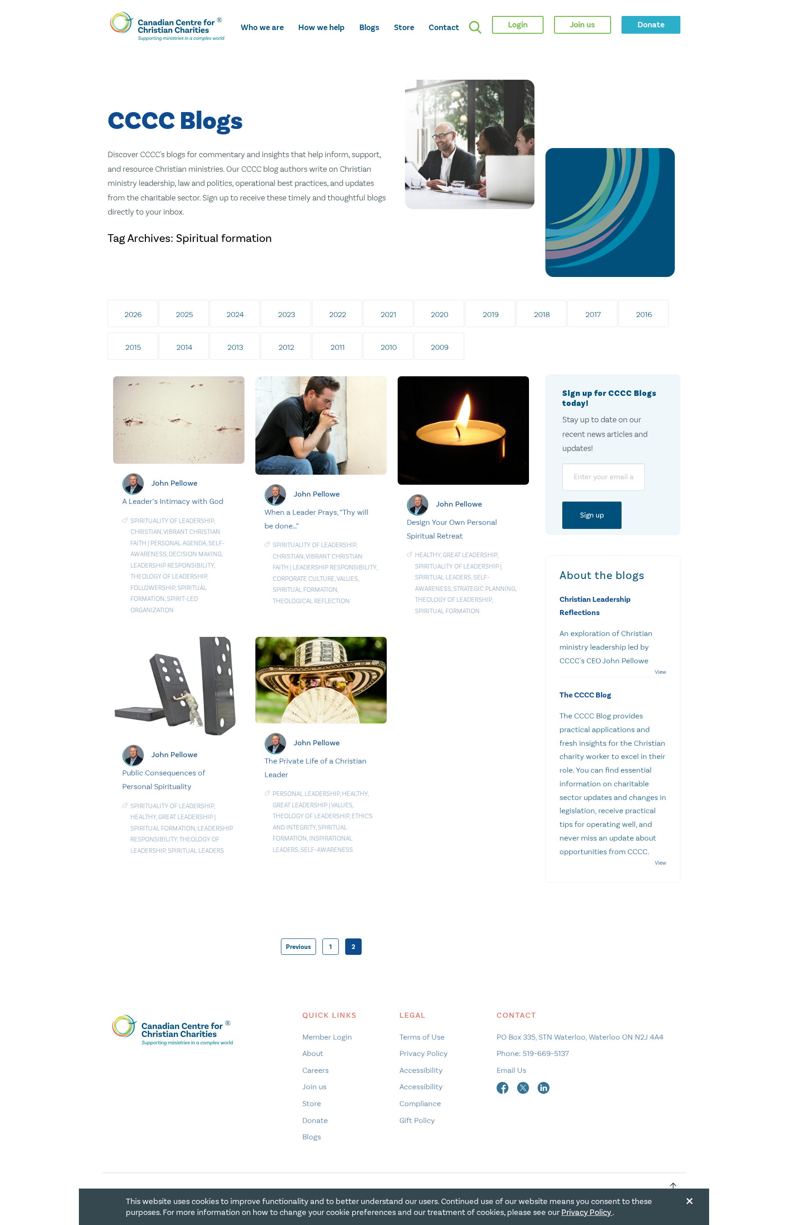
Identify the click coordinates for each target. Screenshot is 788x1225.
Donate (315, 1120)
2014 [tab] (184, 347)
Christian (145, 532)
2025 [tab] (184, 314)
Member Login (327, 1036)
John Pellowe (174, 483)
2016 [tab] (644, 314)
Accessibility (421, 1070)
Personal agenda (178, 543)
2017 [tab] (593, 314)
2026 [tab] (133, 314)
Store (404, 27)
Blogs (369, 27)
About (312, 1053)
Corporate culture (304, 579)
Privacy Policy (423, 1053)
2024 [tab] (235, 314)
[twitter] (524, 1086)
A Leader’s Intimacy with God (172, 501)
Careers (315, 1070)
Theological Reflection (311, 601)
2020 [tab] (439, 314)
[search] (475, 27)
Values (347, 579)
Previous (298, 947)
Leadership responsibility (172, 565)
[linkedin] (544, 1086)
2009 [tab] (440, 347)
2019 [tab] (491, 314)
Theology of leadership (168, 576)
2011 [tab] (338, 347)
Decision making (195, 554)
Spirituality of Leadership (172, 521)
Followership (152, 588)
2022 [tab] (337, 314)
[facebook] (503, 1086)
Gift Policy (417, 1120)
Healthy (428, 555)
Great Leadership (470, 555)
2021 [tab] (388, 314)
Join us (314, 1086)
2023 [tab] (286, 314)
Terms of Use (422, 1036)
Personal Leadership (306, 794)
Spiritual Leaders (443, 577)
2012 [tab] (286, 347)
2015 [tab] (133, 347)
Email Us (511, 1070)
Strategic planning (484, 589)
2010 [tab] (389, 347)
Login (518, 25)
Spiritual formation (305, 590)
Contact (444, 27)
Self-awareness (327, 850)
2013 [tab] (235, 347)
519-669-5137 (546, 1053)
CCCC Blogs (175, 121)
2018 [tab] (542, 314)
